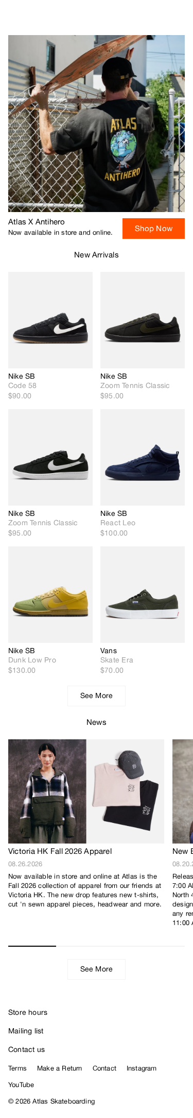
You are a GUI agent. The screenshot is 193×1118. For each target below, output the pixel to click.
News (96, 722)
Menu (180, 20)
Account (159, 20)
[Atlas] (29, 18)
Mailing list (26, 1031)
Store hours (27, 1012)
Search (139, 20)
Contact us (26, 1049)
